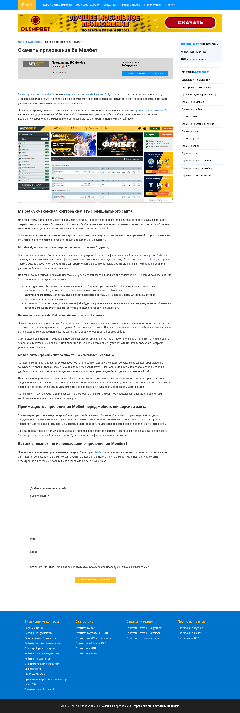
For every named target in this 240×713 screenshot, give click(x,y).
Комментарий (39, 495)
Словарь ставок (130, 5)
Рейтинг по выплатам (37, 658)
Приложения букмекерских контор (45, 679)
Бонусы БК (110, 5)
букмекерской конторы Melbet (153, 110)
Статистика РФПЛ (87, 653)
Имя (32, 538)
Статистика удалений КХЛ (92, 633)
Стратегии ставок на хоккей (144, 633)
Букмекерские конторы (57, 5)
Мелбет (98, 452)
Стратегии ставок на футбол (144, 628)
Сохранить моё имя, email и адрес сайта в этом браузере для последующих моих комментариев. (90, 567)
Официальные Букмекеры (40, 638)
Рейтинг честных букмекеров (42, 643)
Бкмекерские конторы (41, 621)
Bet (27, 4)
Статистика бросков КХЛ (91, 643)
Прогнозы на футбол (190, 628)
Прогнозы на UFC (188, 638)
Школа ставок (152, 5)
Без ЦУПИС (31, 684)
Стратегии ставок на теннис (144, 638)
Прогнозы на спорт (87, 5)
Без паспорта (32, 668)
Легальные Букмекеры (38, 633)
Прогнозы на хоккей (190, 633)
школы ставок (201, 71)
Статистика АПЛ (86, 648)
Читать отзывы (59, 72)
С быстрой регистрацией (39, 648)
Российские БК (33, 628)
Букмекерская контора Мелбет (37, 94)
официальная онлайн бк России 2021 (86, 94)
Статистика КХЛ (86, 628)
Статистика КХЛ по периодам (94, 638)
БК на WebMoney (34, 673)
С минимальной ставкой (39, 689)
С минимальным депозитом (41, 663)
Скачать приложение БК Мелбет (145, 73)
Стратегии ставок (140, 621)
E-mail (33, 551)
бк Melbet (150, 259)
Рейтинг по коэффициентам (41, 653)
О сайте (170, 5)
